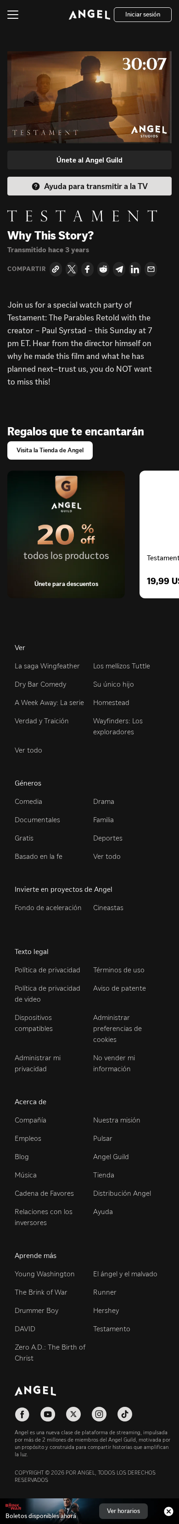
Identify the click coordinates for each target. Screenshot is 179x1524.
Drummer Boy (36, 1310)
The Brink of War (41, 1292)
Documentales (37, 819)
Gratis (24, 838)
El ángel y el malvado (125, 1273)
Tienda (103, 1175)
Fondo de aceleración (48, 907)
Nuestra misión (116, 1120)
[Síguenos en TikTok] (124, 1414)
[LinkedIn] (135, 269)
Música (26, 1175)
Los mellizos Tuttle (121, 666)
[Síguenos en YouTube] (47, 1414)
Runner (105, 1292)
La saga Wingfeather (47, 666)
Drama (103, 801)
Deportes (108, 838)
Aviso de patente (119, 988)
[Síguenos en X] (73, 1414)
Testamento (111, 1328)
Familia (103, 819)
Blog (22, 1156)
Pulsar (102, 1138)
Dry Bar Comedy (40, 684)
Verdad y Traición (42, 720)
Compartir (26, 269)
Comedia (28, 801)
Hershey (106, 1310)
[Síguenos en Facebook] (22, 1414)
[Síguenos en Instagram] (99, 1414)
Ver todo (28, 750)
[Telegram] (119, 269)
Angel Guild (111, 1156)
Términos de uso (119, 969)
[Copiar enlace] (56, 269)
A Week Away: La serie (49, 702)
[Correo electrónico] (151, 269)
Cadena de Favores (44, 1193)
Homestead (111, 702)
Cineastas (108, 907)
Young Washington (45, 1273)
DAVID (25, 1328)
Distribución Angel (122, 1193)
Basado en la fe (38, 856)
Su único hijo (113, 684)
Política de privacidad (47, 969)
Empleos (28, 1138)
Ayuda (103, 1211)
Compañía (30, 1120)
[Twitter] (72, 269)
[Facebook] (87, 269)
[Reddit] (103, 269)
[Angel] (89, 15)
